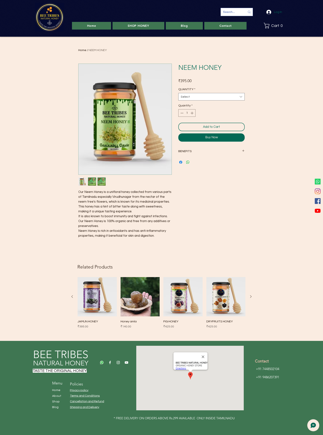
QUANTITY (186, 89)
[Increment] (192, 113)
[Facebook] (318, 201)
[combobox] (211, 96)
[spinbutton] (187, 113)
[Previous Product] (72, 296)
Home (82, 50)
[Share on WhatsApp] (188, 162)
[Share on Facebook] (181, 162)
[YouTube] (318, 211)
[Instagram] (318, 191)
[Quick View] (97, 296)
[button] (274, 25)
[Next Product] (251, 296)
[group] (161, 303)
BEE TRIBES (60, 354)
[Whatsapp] (318, 181)
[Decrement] (181, 113)
